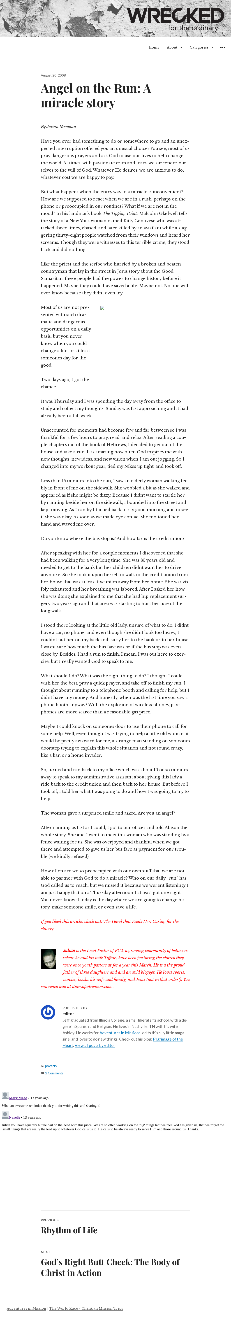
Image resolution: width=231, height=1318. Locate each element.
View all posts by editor (95, 1045)
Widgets (222, 50)
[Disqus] (115, 1146)
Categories (199, 47)
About (172, 47)
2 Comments (54, 1073)
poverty (51, 1066)
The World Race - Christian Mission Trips (86, 1308)
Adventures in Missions (120, 1032)
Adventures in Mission (26, 1308)
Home (154, 47)
